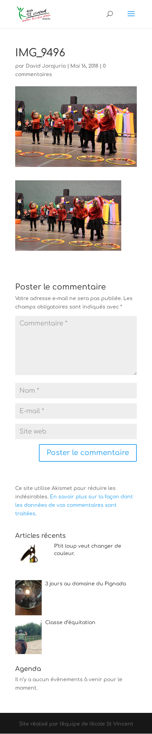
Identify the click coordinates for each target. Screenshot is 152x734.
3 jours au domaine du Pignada (85, 583)
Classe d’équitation (70, 622)
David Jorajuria (46, 66)
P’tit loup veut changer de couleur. (87, 549)
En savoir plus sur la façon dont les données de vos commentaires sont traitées (74, 505)
